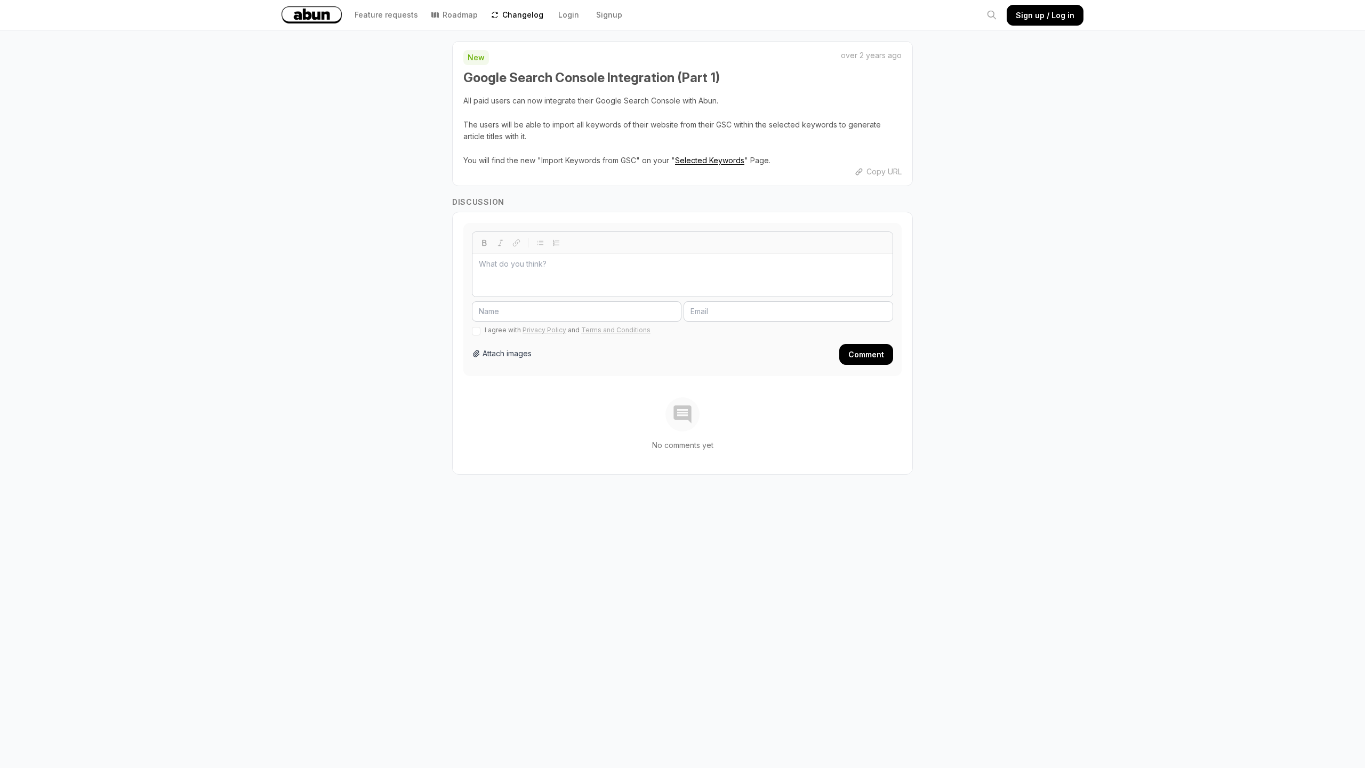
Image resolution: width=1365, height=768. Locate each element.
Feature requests (386, 14)
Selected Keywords (709, 160)
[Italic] (500, 242)
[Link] (516, 242)
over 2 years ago (871, 55)
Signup (609, 14)
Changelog (522, 14)
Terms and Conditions (616, 330)
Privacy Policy (544, 330)
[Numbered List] (556, 242)
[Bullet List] (540, 242)
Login (568, 14)
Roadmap (460, 14)
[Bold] (484, 242)
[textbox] (682, 275)
